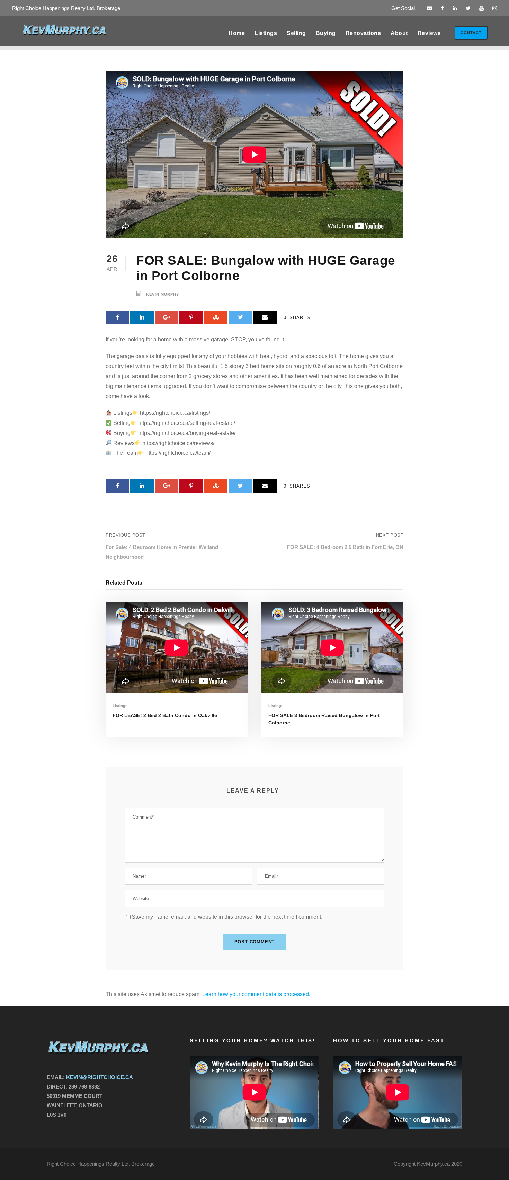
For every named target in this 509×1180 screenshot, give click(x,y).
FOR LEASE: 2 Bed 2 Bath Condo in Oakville (165, 715)
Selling (296, 33)
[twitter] (468, 8)
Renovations (363, 33)
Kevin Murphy (162, 294)
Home (237, 33)
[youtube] (481, 8)
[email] (429, 8)
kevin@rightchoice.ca (99, 1077)
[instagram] (494, 8)
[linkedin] (455, 8)
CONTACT (471, 32)
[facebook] (442, 8)
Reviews (429, 33)
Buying (326, 33)
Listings (265, 33)
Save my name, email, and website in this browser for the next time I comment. (227, 917)
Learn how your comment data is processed (255, 994)
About (399, 33)
